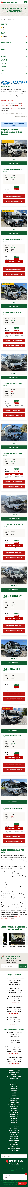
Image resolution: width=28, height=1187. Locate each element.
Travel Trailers (18, 105)
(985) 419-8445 (14, 992)
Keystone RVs (14, 108)
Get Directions (15, 982)
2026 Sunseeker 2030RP (12, 597)
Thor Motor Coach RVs (14, 1104)
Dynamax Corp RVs (14, 1112)
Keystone (18, 113)
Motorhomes (7, 113)
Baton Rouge (14, 1088)
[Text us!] (22, 1184)
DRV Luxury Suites (14, 1150)
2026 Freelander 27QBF (12, 454)
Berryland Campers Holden (14, 1076)
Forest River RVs (14, 1102)
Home (2, 113)
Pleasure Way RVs (14, 1132)
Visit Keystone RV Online (7, 100)
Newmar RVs (14, 1108)
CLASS (3, 33)
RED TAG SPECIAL (7, 141)
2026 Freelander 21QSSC (13, 384)
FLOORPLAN (4, 56)
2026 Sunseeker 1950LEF (12, 170)
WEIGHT (3, 67)
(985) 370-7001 (15, 988)
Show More (3, 39)
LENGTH (3, 63)
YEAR (2, 74)
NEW (4, 27)
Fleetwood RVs (14, 1110)
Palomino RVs (14, 1114)
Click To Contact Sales (13, 196)
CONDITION (4, 24)
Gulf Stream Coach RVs (14, 1148)
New (22, 113)
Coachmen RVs (14, 1100)
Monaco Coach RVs (14, 1140)
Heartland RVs (14, 1146)
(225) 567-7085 (15, 1040)
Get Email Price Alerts (13, 201)
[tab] (14, 24)
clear (26, 36)
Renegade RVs (14, 1136)
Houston (14, 1095)
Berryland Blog (14, 1078)
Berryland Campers (14, 1074)
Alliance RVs (14, 1122)
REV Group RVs (14, 1128)
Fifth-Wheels (9, 105)
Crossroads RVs (14, 1144)
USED (4, 29)
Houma (14, 1092)
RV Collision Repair (15, 984)
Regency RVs (14, 1138)
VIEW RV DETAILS (13, 163)
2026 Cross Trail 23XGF (12, 736)
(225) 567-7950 (15, 1042)
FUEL (2, 70)
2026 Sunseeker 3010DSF (12, 809)
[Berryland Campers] (9, 2)
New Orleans (14, 1086)
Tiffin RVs (14, 1142)
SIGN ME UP (23, 966)
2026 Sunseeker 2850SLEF (13, 525)
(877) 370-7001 (13, 990)
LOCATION (4, 60)
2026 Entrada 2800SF (11, 670)
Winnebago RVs (14, 1106)
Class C (5, 36)
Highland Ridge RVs (14, 1126)
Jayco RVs (14, 1134)
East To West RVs (14, 1130)
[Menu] (25, 2)
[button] (1, 940)
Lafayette (14, 1090)
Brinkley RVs (14, 1118)
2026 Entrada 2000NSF (12, 313)
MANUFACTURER (6, 43)
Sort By (19, 116)
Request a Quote (14, 262)
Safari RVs (14, 1120)
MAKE (3, 50)
